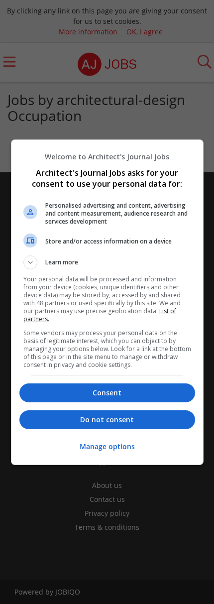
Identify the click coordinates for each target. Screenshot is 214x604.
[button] (107, 262)
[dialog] (107, 302)
